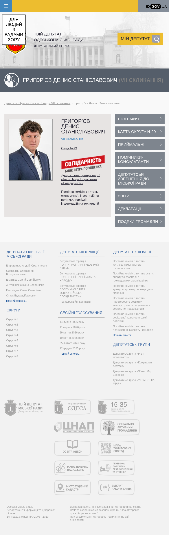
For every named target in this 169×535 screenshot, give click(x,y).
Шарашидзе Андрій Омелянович (26, 265)
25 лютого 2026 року (72, 343)
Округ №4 (12, 335)
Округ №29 (69, 148)
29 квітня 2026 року (72, 332)
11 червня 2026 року (72, 327)
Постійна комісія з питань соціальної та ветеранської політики (130, 318)
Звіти (123, 196)
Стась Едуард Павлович (21, 295)
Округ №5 (12, 340)
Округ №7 (12, 351)
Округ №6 (12, 345)
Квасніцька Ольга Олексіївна (23, 290)
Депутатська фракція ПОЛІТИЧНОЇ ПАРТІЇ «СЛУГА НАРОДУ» (78, 277)
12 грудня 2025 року (72, 348)
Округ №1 (12, 319)
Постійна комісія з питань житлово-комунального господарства (129, 265)
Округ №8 (12, 356)
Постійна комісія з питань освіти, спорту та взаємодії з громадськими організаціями (133, 277)
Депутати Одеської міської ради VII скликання (37, 103)
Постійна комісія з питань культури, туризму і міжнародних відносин (133, 289)
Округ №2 (12, 324)
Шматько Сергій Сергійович (23, 279)
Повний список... (16, 300)
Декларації (129, 209)
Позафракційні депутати (75, 301)
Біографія (128, 119)
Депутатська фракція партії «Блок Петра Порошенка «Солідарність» (80, 179)
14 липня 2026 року (72, 322)
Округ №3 (12, 329)
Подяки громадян (138, 221)
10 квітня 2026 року (72, 337)
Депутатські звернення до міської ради (133, 178)
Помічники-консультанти (133, 159)
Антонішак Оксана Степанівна (25, 285)
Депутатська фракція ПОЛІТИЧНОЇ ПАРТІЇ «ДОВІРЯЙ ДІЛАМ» (79, 265)
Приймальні (131, 144)
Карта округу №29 (137, 132)
